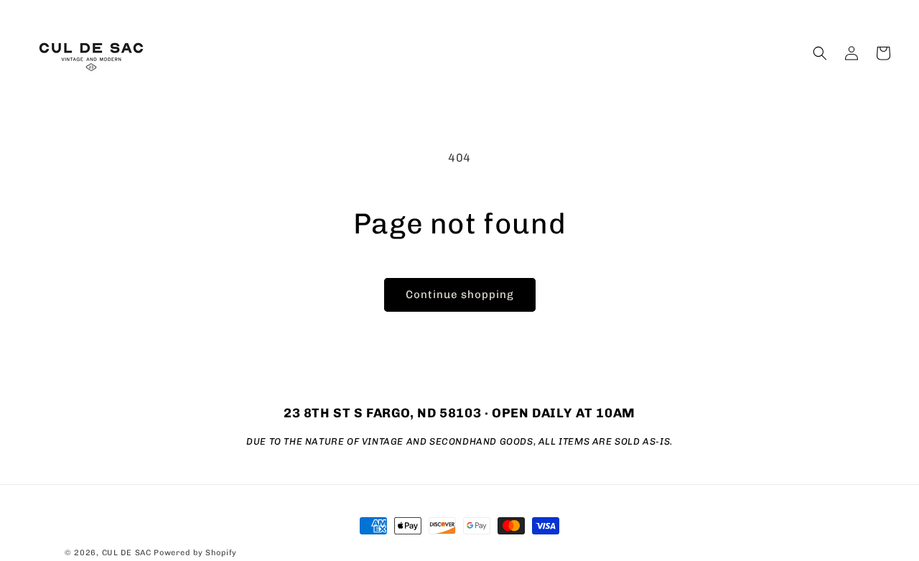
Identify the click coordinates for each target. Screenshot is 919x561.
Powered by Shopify (195, 552)
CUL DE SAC (126, 552)
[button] (820, 53)
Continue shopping (460, 294)
